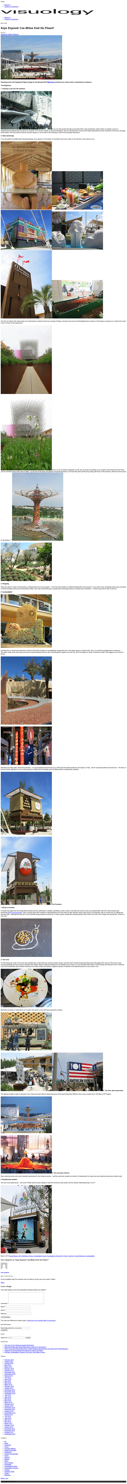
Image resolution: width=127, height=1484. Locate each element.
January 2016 (8, 1388)
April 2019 (7, 1365)
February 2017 (9, 1370)
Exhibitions (25, 1256)
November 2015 (9, 1392)
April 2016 (7, 1383)
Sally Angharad (5, 1272)
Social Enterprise (79, 1256)
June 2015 (7, 1397)
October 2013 (8, 1432)
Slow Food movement (15, 912)
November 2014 (9, 1409)
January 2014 (8, 1427)
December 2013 (9, 1429)
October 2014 (8, 1411)
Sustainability (90, 1256)
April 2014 (7, 1422)
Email (3, 1310)
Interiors (7, 1457)
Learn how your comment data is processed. (41, 1320)
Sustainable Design (40, 1256)
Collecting (7, 1445)
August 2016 (8, 1376)
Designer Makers (10, 1448)
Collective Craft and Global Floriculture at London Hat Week (23, 1350)
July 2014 (7, 1416)
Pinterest (15, 34)
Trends (6, 1473)
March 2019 (8, 1367)
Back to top (4, 1478)
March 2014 (8, 1423)
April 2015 (7, 1400)
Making (6, 1459)
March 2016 (8, 1384)
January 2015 (8, 1406)
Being (6, 1443)
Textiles (7, 1470)
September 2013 (9, 1434)
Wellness (7, 1475)
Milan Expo (51, 82)
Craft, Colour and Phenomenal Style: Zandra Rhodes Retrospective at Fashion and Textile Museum (36, 1349)
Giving (6, 1456)
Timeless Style (9, 1471)
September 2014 (9, 1413)
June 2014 (7, 1418)
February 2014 (9, 1425)
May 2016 (7, 1381)
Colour (6, 1447)
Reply (2, 1282)
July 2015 (7, 1395)
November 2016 (9, 1372)
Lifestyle (71, 1256)
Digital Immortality (10, 1450)
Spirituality (7, 1464)
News (31, 1256)
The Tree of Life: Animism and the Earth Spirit (19, 1345)
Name (3, 1307)
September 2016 (9, 1374)
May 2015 (7, 1399)
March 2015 (8, 1402)
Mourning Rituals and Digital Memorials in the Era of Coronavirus (25, 1347)
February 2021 (9, 1360)
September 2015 (9, 1393)
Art (20, 1256)
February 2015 (9, 1404)
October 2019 (8, 1363)
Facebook (4, 34)
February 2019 (9, 1369)
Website (3, 1314)
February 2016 (9, 1386)
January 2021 (8, 1362)
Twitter (10, 34)
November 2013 (9, 1430)
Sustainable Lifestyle (54, 1256)
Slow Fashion (8, 1463)
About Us (7, 5)
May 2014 (7, 1420)
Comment (4, 1303)
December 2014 (9, 1407)
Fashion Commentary (11, 1454)
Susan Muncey (14, 1256)
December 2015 (9, 1390)
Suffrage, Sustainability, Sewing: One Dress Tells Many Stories (24, 1352)
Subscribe (4, 1330)
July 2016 (7, 1377)
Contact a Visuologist (11, 7)
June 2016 (7, 1379)
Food (65, 1256)
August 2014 (8, 1415)
